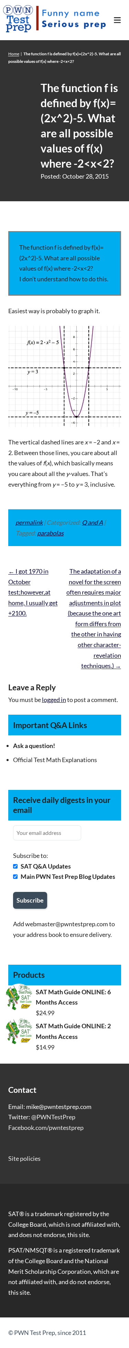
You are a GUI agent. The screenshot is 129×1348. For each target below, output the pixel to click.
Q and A (92, 522)
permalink (29, 522)
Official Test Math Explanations (55, 759)
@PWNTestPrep (53, 1117)
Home (13, 53)
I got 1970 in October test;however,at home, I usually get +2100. (33, 592)
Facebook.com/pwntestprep (46, 1127)
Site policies (24, 1158)
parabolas (50, 533)
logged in (54, 699)
